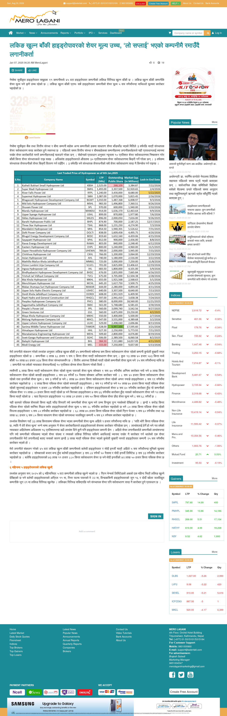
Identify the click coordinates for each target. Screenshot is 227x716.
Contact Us (198, 3)
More (214, 122)
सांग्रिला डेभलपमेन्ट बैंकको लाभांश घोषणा (200, 225)
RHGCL (176, 519)
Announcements (49, 32)
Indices (13, 643)
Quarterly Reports (72, 643)
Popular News (70, 633)
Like (34, 70)
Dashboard (116, 31)
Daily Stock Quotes (20, 636)
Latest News (69, 629)
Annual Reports (71, 640)
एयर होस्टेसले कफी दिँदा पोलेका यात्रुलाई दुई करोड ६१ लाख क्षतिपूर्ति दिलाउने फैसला (202, 258)
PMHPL (176, 510)
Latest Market (17, 633)
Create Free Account (158, 3)
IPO (91, 32)
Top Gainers (16, 651)
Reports (64, 32)
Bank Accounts (212, 3)
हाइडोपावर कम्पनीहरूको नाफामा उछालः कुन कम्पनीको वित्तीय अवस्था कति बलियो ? (201, 209)
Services (102, 32)
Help (175, 3)
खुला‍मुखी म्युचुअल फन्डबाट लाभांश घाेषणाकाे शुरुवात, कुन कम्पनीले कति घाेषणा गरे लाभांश (202, 275)
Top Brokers (16, 647)
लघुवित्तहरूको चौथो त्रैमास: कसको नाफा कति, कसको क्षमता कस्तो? (200, 240)
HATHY (175, 527)
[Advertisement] (89, 503)
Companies (69, 647)
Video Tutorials (124, 633)
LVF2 (174, 584)
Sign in (155, 516)
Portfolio (79, 32)
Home (13, 629)
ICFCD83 (177, 601)
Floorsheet (15, 640)
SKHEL (175, 592)
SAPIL (175, 502)
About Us (187, 3)
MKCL (175, 609)
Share (18, 70)
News (32, 32)
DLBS (175, 575)
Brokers (67, 651)
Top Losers (15, 654)
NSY (174, 536)
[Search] (207, 33)
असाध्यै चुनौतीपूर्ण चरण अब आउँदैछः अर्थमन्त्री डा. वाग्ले (192, 165)
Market (20, 32)
